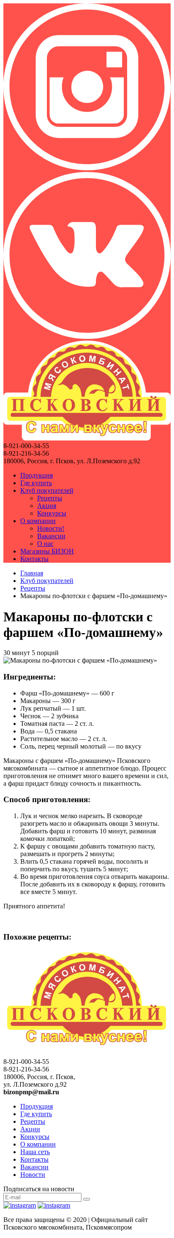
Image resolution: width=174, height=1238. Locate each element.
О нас (45, 543)
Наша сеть (35, 1151)
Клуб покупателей (46, 490)
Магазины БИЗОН (47, 551)
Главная (31, 573)
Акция (46, 505)
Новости (32, 1174)
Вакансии (51, 536)
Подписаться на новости (38, 1188)
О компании (38, 520)
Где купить (36, 482)
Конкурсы (51, 513)
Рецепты (49, 498)
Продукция (36, 475)
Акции (30, 1129)
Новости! (50, 528)
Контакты (34, 558)
